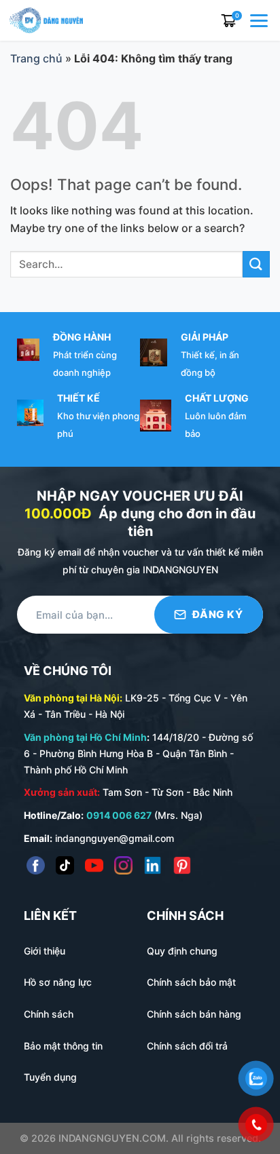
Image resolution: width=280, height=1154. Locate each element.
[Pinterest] (182, 865)
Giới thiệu (44, 951)
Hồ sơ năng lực (58, 982)
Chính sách (48, 1014)
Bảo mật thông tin (63, 1046)
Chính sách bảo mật (191, 982)
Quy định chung (182, 951)
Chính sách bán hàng (194, 1014)
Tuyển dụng (50, 1077)
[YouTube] (94, 865)
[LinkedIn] (152, 865)
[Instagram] (123, 865)
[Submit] (256, 264)
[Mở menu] (260, 20)
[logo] (46, 19)
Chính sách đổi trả (187, 1046)
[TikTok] (65, 865)
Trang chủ (36, 58)
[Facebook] (36, 865)
